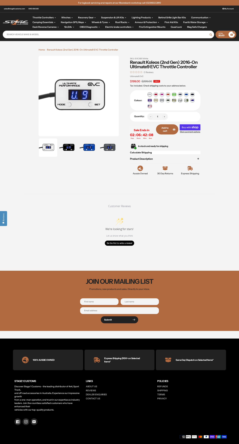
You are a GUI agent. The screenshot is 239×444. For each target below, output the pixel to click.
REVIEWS (91, 390)
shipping (154, 85)
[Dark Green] (168, 100)
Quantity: (139, 116)
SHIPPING (162, 390)
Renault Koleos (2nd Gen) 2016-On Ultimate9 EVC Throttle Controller (82, 49)
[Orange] (168, 94)
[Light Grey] (162, 100)
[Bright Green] (174, 94)
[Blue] (186, 94)
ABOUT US (91, 386)
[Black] (192, 94)
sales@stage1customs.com (14, 9)
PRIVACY (162, 398)
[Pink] (162, 94)
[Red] (156, 94)
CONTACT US (93, 398)
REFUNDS (162, 386)
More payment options (190, 132)
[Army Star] (186, 100)
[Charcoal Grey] (180, 94)
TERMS (161, 394)
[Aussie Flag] (192, 100)
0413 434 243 (33, 9)
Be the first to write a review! (119, 243)
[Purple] (150, 100)
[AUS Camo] (174, 100)
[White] (150, 94)
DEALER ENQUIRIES (96, 394)
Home (42, 49)
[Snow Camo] (180, 100)
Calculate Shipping (141, 152)
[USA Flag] (150, 106)
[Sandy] (156, 100)
